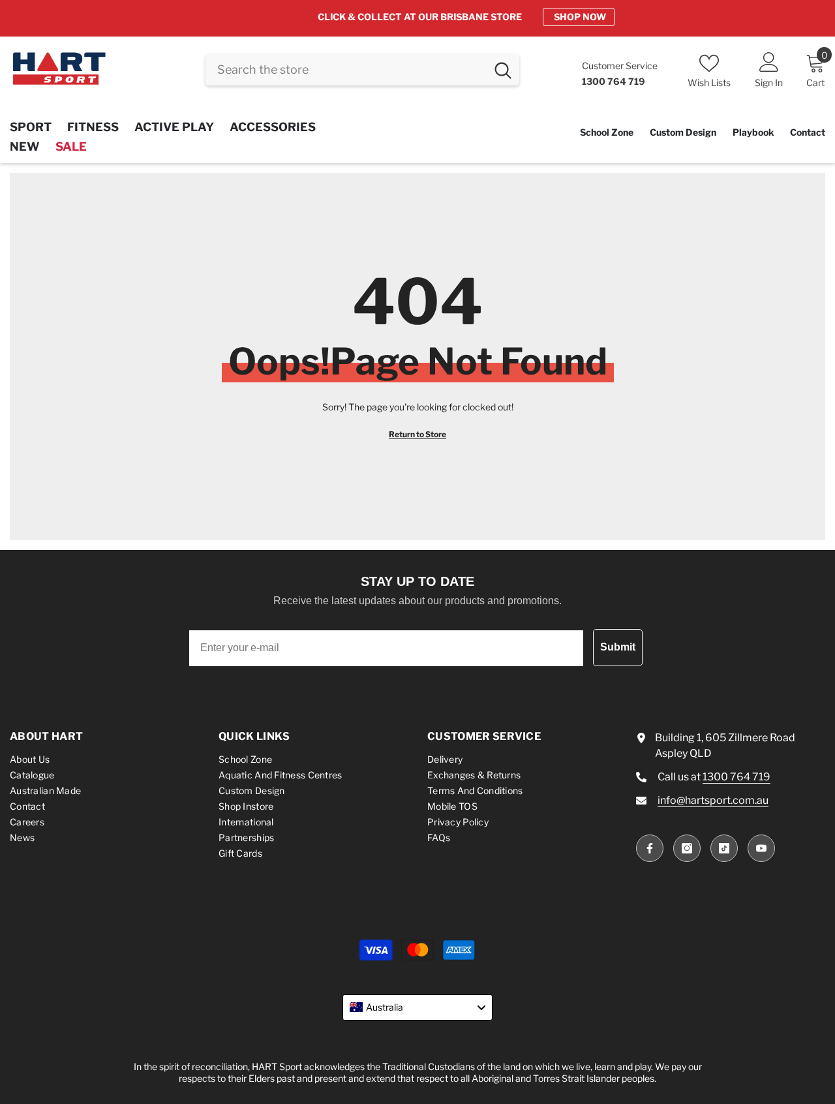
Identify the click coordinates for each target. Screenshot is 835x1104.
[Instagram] (687, 848)
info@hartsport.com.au (713, 800)
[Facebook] (649, 848)
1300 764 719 (736, 777)
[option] (417, 17)
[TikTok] (724, 848)
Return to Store (417, 434)
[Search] (362, 69)
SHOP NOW (532, 16)
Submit (617, 646)
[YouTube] (761, 848)
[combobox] (345, 69)
